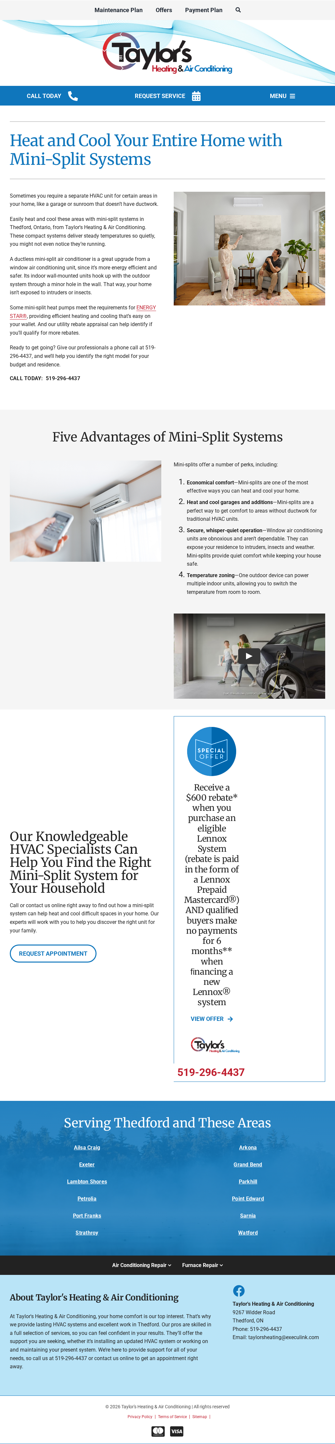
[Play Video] (249, 656)
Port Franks (87, 1216)
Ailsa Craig (87, 1147)
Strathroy (87, 1233)
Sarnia (248, 1216)
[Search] (238, 10)
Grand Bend (248, 1164)
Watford (248, 1233)
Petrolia (87, 1199)
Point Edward (248, 1199)
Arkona (248, 1147)
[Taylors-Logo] (167, 29)
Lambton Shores (87, 1182)
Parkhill (248, 1182)
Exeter (87, 1164)
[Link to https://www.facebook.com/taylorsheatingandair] (238, 1291)
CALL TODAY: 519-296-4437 (45, 378)
